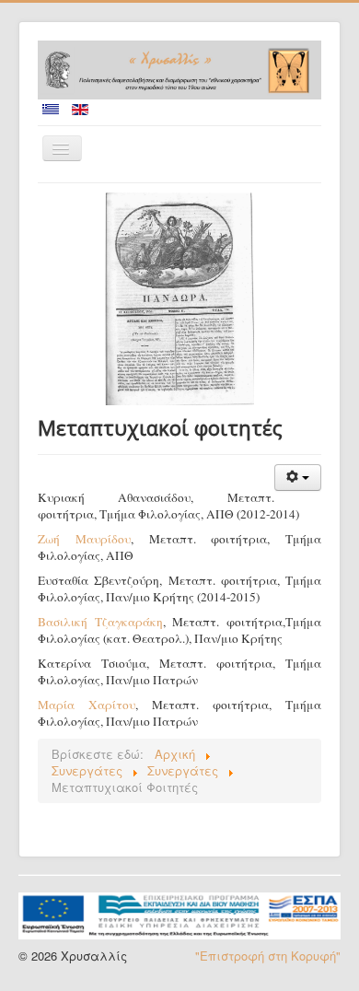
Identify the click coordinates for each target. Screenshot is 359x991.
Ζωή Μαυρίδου (84, 538)
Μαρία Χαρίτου (86, 704)
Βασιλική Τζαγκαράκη (100, 621)
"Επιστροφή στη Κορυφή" (268, 955)
